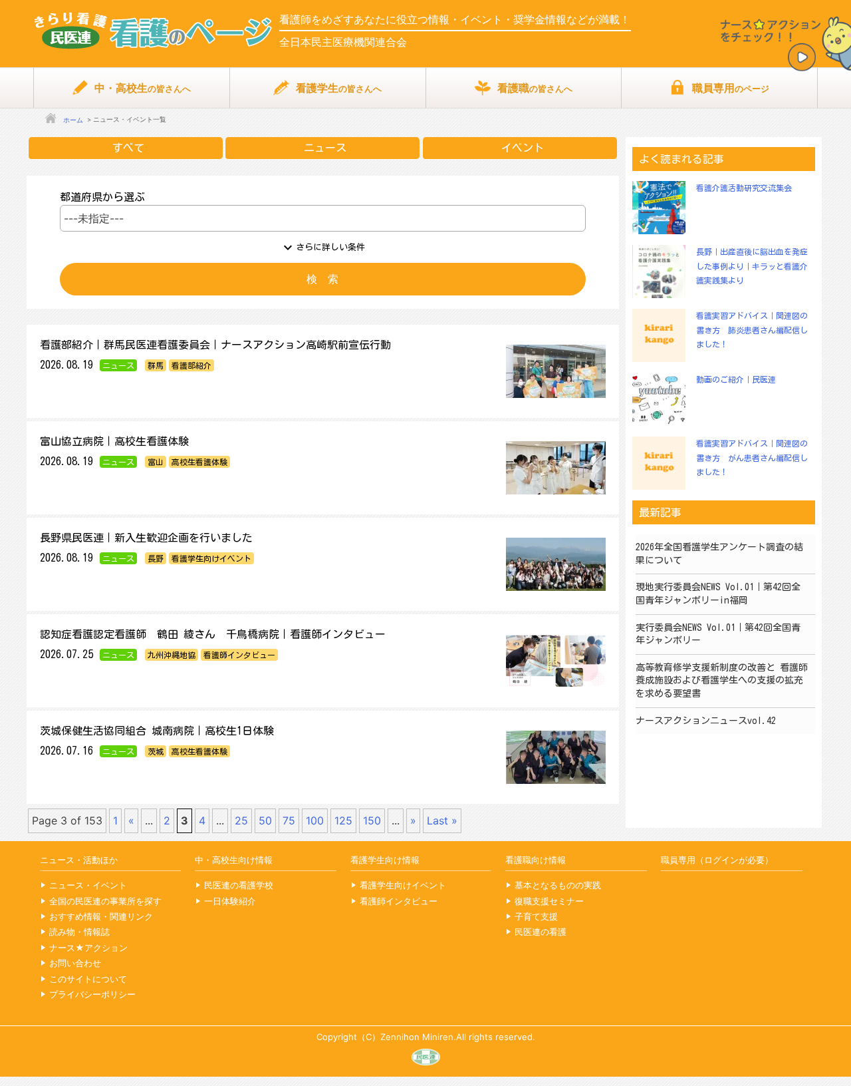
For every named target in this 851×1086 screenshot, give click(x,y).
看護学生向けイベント (403, 885)
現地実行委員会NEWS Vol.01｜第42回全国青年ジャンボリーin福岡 (718, 593)
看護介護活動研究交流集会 (744, 188)
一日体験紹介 (230, 901)
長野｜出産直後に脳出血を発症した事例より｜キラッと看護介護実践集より (752, 266)
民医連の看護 (540, 931)
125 (343, 820)
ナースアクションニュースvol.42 (706, 720)
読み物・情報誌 (79, 931)
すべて (128, 147)
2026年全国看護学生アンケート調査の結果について (719, 553)
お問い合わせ (75, 963)
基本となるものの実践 (558, 885)
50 (265, 820)
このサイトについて (88, 979)
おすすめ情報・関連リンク (101, 916)
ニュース (325, 147)
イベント (522, 147)
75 (289, 820)
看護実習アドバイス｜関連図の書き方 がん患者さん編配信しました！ (752, 457)
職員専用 (730, 87)
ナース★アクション (88, 947)
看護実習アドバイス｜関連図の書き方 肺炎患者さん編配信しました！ (752, 329)
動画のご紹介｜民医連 (736, 379)
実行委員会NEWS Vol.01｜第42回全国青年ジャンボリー (718, 634)
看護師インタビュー (398, 901)
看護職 (534, 87)
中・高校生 (142, 87)
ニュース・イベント (88, 885)
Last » (442, 820)
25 (241, 820)
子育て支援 (536, 916)
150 (372, 820)
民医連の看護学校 (238, 885)
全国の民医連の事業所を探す (105, 901)
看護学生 (339, 87)
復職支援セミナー (549, 901)
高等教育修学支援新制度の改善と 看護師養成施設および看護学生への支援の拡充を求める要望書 (722, 680)
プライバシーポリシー (92, 994)
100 (315, 820)
